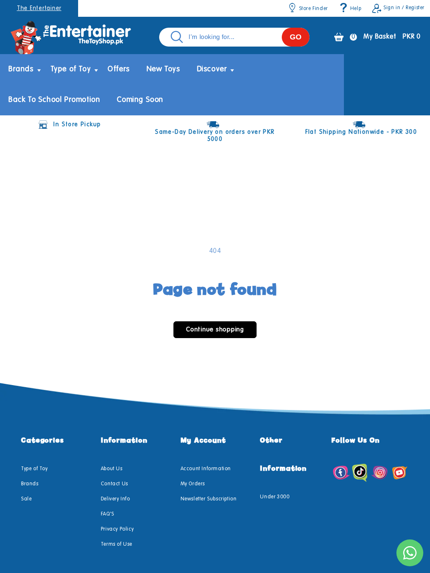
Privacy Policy (117, 529)
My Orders (193, 484)
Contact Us (114, 484)
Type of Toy (34, 468)
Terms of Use (116, 544)
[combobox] (234, 37)
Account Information (206, 468)
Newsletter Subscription (209, 499)
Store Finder (313, 8)
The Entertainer (39, 8)
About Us (112, 468)
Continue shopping (215, 329)
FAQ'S (107, 514)
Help (355, 8)
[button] (21, 69)
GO (296, 37)
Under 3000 (274, 497)
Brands (30, 484)
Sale (26, 499)
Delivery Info (115, 499)
